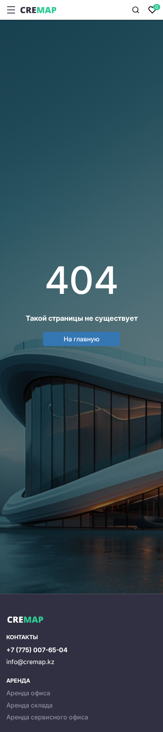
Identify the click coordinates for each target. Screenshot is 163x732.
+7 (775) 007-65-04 (37, 650)
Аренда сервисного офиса (47, 717)
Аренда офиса (28, 693)
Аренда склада (29, 705)
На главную (81, 339)
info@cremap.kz (30, 662)
